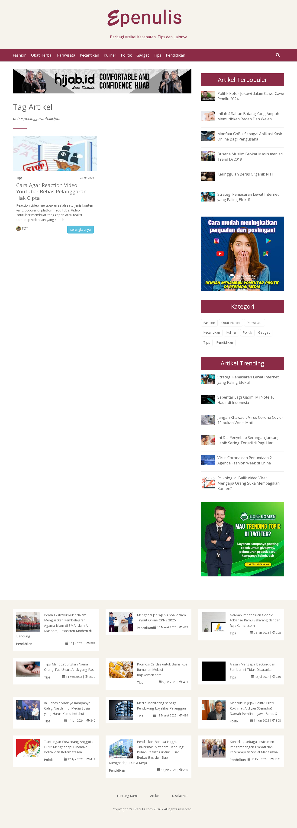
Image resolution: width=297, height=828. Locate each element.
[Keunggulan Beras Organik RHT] (211, 176)
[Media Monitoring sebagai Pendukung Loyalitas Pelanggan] (125, 713)
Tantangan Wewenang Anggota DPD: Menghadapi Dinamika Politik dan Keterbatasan (68, 746)
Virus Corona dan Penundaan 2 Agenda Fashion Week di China (244, 460)
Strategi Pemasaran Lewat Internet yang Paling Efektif (248, 197)
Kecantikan (89, 55)
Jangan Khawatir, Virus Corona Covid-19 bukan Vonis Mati (250, 420)
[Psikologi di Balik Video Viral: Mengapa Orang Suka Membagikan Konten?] (211, 481)
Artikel (154, 795)
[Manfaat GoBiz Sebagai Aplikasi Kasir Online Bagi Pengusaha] (211, 135)
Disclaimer (180, 795)
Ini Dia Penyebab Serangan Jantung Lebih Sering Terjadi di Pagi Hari (248, 440)
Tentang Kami (127, 795)
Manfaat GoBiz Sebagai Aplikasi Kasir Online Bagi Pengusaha (249, 136)
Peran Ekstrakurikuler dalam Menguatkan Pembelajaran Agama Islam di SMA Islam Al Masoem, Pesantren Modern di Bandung (54, 625)
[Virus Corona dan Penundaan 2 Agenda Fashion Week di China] (211, 459)
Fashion (19, 55)
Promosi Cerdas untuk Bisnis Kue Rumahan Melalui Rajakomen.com (162, 669)
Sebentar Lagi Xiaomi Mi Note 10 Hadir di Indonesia (245, 400)
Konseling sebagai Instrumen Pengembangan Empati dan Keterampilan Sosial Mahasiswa (254, 746)
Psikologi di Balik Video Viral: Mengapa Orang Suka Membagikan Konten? (248, 483)
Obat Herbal (41, 55)
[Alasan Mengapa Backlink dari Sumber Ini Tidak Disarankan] (218, 677)
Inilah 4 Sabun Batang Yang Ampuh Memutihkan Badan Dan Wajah (248, 116)
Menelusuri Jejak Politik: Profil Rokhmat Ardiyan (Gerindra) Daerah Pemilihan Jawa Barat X (253, 708)
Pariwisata (66, 55)
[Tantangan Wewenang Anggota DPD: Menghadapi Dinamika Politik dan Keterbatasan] (32, 747)
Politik (126, 55)
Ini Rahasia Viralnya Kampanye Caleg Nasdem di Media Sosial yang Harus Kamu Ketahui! (67, 708)
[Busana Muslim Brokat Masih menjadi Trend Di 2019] (211, 155)
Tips (157, 55)
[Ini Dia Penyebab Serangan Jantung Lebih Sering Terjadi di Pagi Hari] (211, 439)
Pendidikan (175, 55)
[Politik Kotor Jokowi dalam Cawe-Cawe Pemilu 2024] (211, 95)
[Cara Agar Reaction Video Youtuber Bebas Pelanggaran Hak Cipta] (55, 161)
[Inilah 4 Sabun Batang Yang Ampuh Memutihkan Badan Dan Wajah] (211, 115)
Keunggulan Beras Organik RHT (245, 174)
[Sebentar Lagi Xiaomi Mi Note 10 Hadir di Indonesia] (211, 399)
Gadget (142, 55)
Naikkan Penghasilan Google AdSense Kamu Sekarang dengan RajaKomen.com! (255, 620)
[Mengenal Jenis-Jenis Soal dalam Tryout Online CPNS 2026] (125, 622)
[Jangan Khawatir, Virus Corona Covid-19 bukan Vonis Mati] (211, 419)
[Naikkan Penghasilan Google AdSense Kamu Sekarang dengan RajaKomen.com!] (218, 624)
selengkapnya (80, 229)
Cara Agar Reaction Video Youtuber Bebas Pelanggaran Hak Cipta (51, 191)
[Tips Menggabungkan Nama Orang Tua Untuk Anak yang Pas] (32, 668)
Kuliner (110, 55)
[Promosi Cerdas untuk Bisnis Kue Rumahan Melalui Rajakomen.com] (125, 669)
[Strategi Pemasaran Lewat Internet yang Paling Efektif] (211, 196)
